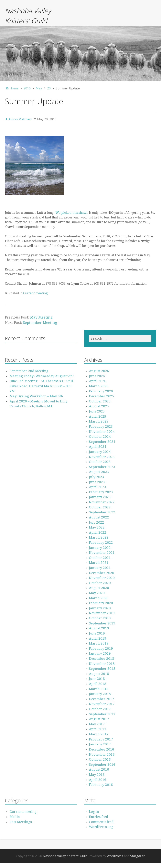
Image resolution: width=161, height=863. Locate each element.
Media (15, 817)
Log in (94, 812)
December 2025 (101, 396)
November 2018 (102, 664)
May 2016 (97, 775)
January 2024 (100, 452)
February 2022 (101, 542)
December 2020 (101, 573)
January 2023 (100, 497)
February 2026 (101, 391)
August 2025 (99, 406)
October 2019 (100, 618)
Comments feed (101, 822)
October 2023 (100, 462)
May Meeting (41, 317)
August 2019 (99, 628)
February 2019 (101, 648)
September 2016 (102, 764)
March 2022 (98, 537)
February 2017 (101, 739)
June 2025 (97, 411)
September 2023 (102, 467)
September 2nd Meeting (29, 371)
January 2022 (100, 548)
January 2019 (100, 653)
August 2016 (99, 769)
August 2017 (99, 719)
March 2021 (98, 563)
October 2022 (100, 507)
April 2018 (97, 684)
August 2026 (99, 371)
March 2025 (98, 421)
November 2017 (102, 704)
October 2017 (100, 709)
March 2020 (98, 598)
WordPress (115, 856)
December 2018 (101, 658)
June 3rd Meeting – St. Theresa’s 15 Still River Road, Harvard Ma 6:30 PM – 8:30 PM (41, 386)
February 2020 (101, 603)
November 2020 (102, 578)
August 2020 (99, 588)
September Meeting (40, 322)
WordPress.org (101, 827)
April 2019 (97, 638)
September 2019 (102, 623)
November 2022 (102, 502)
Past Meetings (21, 822)
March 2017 (98, 734)
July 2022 (96, 522)
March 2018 (98, 689)
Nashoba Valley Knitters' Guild (65, 856)
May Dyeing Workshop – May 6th (36, 396)
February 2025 (101, 426)
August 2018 (99, 674)
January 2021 (100, 568)
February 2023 (101, 492)
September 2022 (102, 512)
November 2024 (102, 432)
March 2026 (98, 386)
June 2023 (97, 482)
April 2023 (97, 487)
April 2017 (97, 729)
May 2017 (97, 724)
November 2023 (102, 457)
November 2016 (102, 754)
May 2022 (97, 527)
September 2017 (102, 714)
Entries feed (98, 817)
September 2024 (102, 442)
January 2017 (100, 744)
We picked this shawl (71, 213)
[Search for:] (120, 338)
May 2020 (97, 593)
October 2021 (100, 558)
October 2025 (100, 401)
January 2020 (100, 608)
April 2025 (97, 416)
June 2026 (97, 376)
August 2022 (99, 517)
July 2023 (96, 477)
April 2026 (97, 381)
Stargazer (137, 856)
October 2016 (100, 759)
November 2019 (102, 613)
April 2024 (97, 447)
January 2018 (100, 694)
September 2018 (102, 669)
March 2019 (98, 643)
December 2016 (101, 749)
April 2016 (97, 780)
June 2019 (97, 633)
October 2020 (100, 583)
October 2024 (100, 436)
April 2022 (97, 532)
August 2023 (99, 472)
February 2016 (101, 785)
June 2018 (97, 679)
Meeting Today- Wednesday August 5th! (42, 376)
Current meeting (35, 293)
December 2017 (101, 699)
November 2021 (102, 553)
